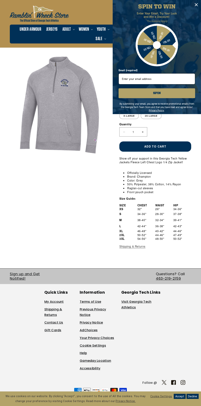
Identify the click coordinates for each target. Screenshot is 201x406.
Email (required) (128, 70)
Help (83, 353)
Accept (179, 396)
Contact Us (53, 322)
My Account (54, 301)
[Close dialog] (196, 5)
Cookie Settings (93, 345)
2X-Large (151, 115)
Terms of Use (90, 301)
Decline (192, 396)
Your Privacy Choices (97, 338)
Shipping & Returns (132, 246)
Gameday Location (95, 360)
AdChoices (89, 330)
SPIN (157, 93)
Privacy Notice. (126, 401)
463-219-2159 (168, 278)
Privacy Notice (91, 322)
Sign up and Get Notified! (25, 276)
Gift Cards (52, 330)
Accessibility (90, 368)
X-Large (129, 115)
